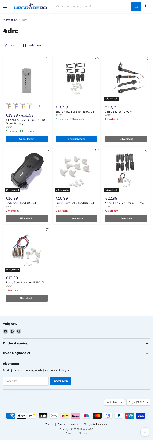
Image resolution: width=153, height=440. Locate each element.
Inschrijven (60, 381)
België (136, 402)
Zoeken (49, 424)
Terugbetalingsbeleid (96, 424)
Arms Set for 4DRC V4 (119, 112)
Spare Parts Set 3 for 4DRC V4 (124, 203)
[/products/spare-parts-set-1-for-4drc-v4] (76, 79)
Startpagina (10, 19)
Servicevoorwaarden (68, 424)
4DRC (9, 127)
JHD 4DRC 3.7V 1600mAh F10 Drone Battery (25, 122)
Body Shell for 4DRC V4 (21, 203)
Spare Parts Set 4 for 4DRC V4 (25, 282)
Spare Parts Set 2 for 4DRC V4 (75, 203)
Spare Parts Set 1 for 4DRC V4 (75, 112)
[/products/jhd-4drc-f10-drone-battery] (27, 79)
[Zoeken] (136, 6)
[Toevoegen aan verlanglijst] (47, 58)
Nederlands (112, 402)
